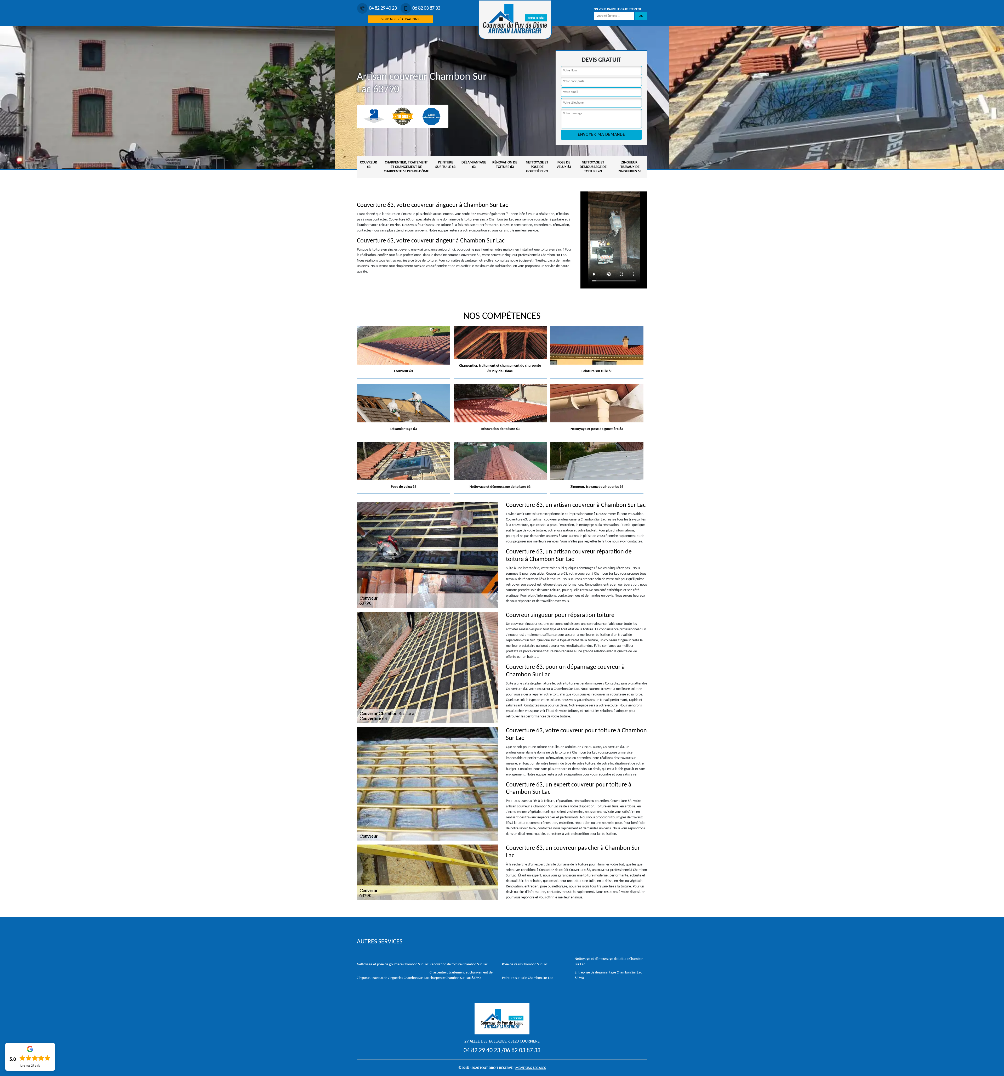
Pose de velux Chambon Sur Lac (524, 964)
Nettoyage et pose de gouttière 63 (537, 167)
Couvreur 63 (368, 165)
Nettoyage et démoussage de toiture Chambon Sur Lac (609, 961)
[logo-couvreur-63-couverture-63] (515, 19)
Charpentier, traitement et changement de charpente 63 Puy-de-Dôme (406, 167)
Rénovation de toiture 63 (504, 165)
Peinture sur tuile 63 (445, 165)
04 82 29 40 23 (383, 8)
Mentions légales (530, 1068)
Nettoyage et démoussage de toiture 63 (593, 167)
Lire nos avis (30, 1065)
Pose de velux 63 (564, 165)
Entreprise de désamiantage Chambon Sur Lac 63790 (608, 975)
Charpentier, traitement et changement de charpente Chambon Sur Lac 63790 (461, 975)
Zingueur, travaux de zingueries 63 (629, 167)
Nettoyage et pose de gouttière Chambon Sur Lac (393, 964)
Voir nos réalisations (400, 19)
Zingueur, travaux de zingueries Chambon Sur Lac (393, 978)
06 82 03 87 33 (426, 8)
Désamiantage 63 (473, 165)
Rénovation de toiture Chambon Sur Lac (459, 964)
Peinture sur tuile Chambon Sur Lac (527, 978)
